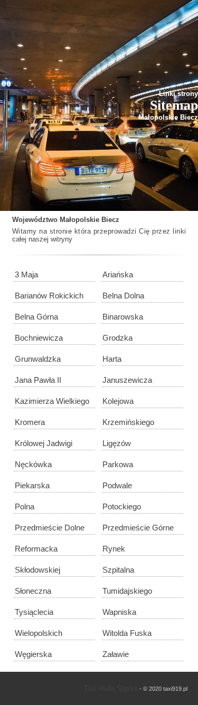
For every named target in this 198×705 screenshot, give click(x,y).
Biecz (110, 220)
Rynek (113, 548)
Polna (24, 506)
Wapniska (119, 611)
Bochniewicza (39, 337)
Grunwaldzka (38, 358)
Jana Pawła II (38, 379)
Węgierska (33, 654)
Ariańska (117, 274)
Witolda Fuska (127, 633)
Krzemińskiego (128, 422)
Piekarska (32, 485)
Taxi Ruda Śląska (111, 688)
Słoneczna (33, 590)
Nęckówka (33, 464)
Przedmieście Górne (138, 527)
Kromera (30, 422)
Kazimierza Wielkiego (52, 401)
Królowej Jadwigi (43, 443)
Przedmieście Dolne (49, 527)
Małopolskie (79, 220)
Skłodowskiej (37, 569)
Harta (111, 358)
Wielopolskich (38, 633)
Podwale (117, 485)
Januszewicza (127, 379)
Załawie (115, 654)
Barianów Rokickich (49, 295)
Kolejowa (118, 401)
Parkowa (117, 464)
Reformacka (36, 548)
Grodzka (117, 337)
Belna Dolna (123, 295)
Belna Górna (36, 316)
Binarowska (122, 316)
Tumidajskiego (127, 590)
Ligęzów (116, 443)
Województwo (35, 220)
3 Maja (26, 274)
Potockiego (121, 506)
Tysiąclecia (34, 611)
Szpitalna (118, 569)
